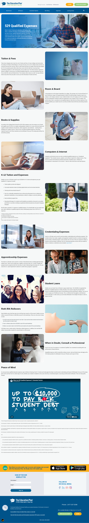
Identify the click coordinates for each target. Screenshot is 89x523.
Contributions (49, 4)
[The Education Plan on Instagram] (70, 487)
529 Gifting (47, 10)
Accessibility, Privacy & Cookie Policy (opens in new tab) (22, 511)
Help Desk (58, 10)
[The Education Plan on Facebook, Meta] (59, 487)
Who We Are (9, 10)
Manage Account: (41, 4)
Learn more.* (69, 243)
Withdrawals (56, 4)
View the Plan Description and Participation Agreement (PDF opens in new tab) (27, 515)
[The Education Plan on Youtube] (67, 487)
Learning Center (70, 10)
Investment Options (34, 10)
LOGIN (69, 4)
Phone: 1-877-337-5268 (69, 504)
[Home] (12, 4)
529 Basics (20, 10)
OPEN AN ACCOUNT (81, 4)
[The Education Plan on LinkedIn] (63, 487)
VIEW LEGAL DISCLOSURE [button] (44, 520)
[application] (44, 399)
